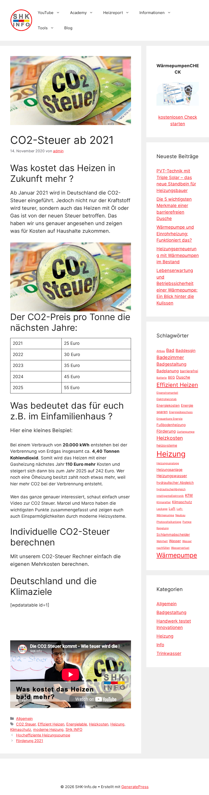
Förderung (166, 431)
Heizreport (113, 12)
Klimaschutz (20, 729)
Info (160, 644)
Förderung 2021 (29, 740)
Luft (172, 508)
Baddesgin (185, 350)
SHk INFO (74, 729)
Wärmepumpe (176, 555)
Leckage (161, 509)
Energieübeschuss (181, 412)
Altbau (160, 351)
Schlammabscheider (173, 534)
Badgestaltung (171, 364)
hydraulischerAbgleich (171, 489)
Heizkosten (98, 724)
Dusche (183, 377)
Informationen (152, 12)
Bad (170, 350)
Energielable (76, 724)
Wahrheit (162, 541)
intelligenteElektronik (170, 496)
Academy (78, 12)
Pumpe (186, 522)
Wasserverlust (180, 548)
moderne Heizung (48, 729)
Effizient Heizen (51, 724)
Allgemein (24, 718)
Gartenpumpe (185, 431)
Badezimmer (170, 357)
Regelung (162, 528)
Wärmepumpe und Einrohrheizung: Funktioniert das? (175, 234)
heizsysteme (166, 445)
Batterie (161, 377)
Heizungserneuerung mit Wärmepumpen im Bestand (177, 255)
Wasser (175, 541)
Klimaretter (163, 502)
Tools (43, 27)
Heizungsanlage (169, 470)
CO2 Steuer (26, 724)
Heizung (117, 724)
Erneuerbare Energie (169, 418)
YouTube (46, 12)
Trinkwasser (168, 653)
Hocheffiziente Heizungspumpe (43, 735)
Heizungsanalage (167, 463)
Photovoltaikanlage (168, 522)
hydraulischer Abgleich (175, 483)
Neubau (180, 515)
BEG (171, 377)
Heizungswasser (171, 475)
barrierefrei (189, 371)
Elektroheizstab (166, 399)
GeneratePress (135, 786)
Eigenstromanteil (167, 392)
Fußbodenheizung (171, 425)
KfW (189, 495)
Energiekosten (168, 405)
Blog (68, 27)
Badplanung (167, 370)
